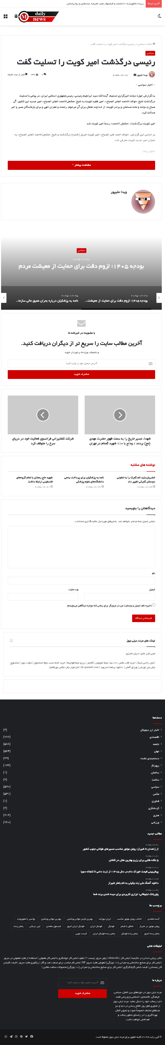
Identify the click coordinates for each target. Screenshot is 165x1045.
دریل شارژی (132, 653)
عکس (156, 794)
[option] (81, 267)
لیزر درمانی (34, 926)
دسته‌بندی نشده (150, 758)
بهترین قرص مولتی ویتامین (80, 919)
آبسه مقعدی (153, 919)
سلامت (155, 780)
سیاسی (141, 44)
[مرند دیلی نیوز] (38, 17)
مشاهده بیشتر (82, 165)
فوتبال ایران (96, 926)
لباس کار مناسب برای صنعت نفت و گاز (60, 962)
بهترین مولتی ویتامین (51, 919)
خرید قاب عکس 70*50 (122, 663)
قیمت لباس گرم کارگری (135, 967)
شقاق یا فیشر (126, 926)
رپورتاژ (155, 765)
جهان (156, 751)
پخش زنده (18, 926)
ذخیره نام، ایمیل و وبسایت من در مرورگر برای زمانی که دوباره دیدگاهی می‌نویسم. (109, 605)
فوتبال (111, 926)
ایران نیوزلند (105, 919)
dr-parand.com (90, 667)
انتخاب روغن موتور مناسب (129, 919)
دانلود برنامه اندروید (112, 667)
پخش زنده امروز (151, 933)
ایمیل (152, 589)
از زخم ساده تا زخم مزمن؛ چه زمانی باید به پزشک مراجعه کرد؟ (111, 5)
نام (153, 573)
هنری (156, 815)
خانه (150, 44)
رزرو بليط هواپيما (76, 663)
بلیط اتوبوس (101, 663)
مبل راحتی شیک (145, 663)
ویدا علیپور (142, 75)
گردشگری (153, 808)
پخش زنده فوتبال (129, 933)
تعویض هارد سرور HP (93, 962)
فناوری (155, 801)
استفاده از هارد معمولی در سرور (20, 958)
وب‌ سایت (73, 589)
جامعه (156, 744)
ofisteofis (113, 958)
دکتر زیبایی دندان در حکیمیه (146, 958)
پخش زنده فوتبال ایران (104, 933)
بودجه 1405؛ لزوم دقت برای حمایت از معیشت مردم (81, 267)
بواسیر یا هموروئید (26, 919)
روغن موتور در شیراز (149, 926)
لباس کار (125, 958)
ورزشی (155, 822)
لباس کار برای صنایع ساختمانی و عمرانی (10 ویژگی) (133, 962)
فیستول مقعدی (53, 926)
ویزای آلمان (131, 667)
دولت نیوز (26, 663)
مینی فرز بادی (148, 653)
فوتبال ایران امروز (75, 926)
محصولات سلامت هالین (55, 967)
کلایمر (90, 663)
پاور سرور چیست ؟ (96, 958)
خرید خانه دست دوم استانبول (49, 663)
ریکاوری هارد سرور (29, 962)
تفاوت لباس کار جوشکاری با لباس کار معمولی (61, 958)
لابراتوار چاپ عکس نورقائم (64, 667)
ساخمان (155, 772)
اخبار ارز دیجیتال (149, 730)
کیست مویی (81, 933)
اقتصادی (154, 737)
